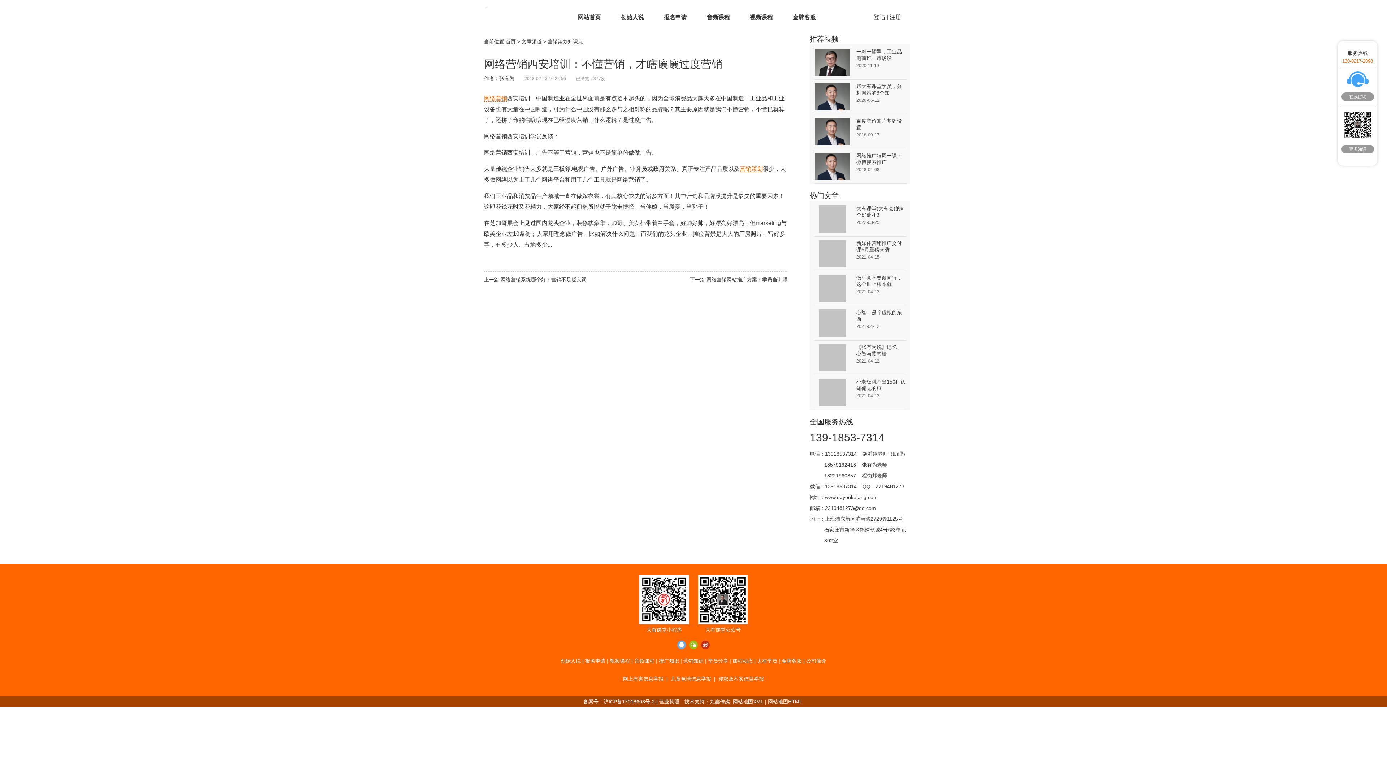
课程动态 (743, 661)
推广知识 (669, 661)
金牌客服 (804, 17)
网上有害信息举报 (643, 679)
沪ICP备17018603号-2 (629, 702)
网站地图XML (748, 702)
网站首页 (589, 17)
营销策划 (751, 169)
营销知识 (693, 661)
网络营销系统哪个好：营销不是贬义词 (544, 279)
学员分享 (718, 661)
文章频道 (532, 41)
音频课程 (718, 17)
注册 (895, 17)
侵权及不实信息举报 (741, 679)
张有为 (506, 78)
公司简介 (816, 661)
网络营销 (495, 98)
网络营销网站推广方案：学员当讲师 (747, 279)
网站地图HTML (785, 702)
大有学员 (767, 661)
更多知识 (1357, 149)
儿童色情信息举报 (691, 679)
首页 (511, 41)
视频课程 (761, 17)
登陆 (879, 17)
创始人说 (632, 17)
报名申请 (675, 17)
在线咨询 (1357, 96)
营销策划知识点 (565, 41)
